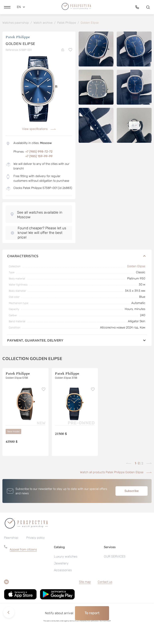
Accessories (63, 570)
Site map (85, 582)
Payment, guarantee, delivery (35, 340)
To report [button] (92, 613)
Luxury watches (65, 556)
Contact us (105, 582)
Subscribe (132, 491)
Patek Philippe (18, 37)
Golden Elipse (136, 266)
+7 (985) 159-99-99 (39, 156)
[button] (7, 7)
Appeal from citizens (23, 549)
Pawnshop (11, 537)
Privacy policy (35, 537)
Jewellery (61, 563)
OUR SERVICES (115, 556)
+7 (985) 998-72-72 (39, 151)
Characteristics (22, 256)
